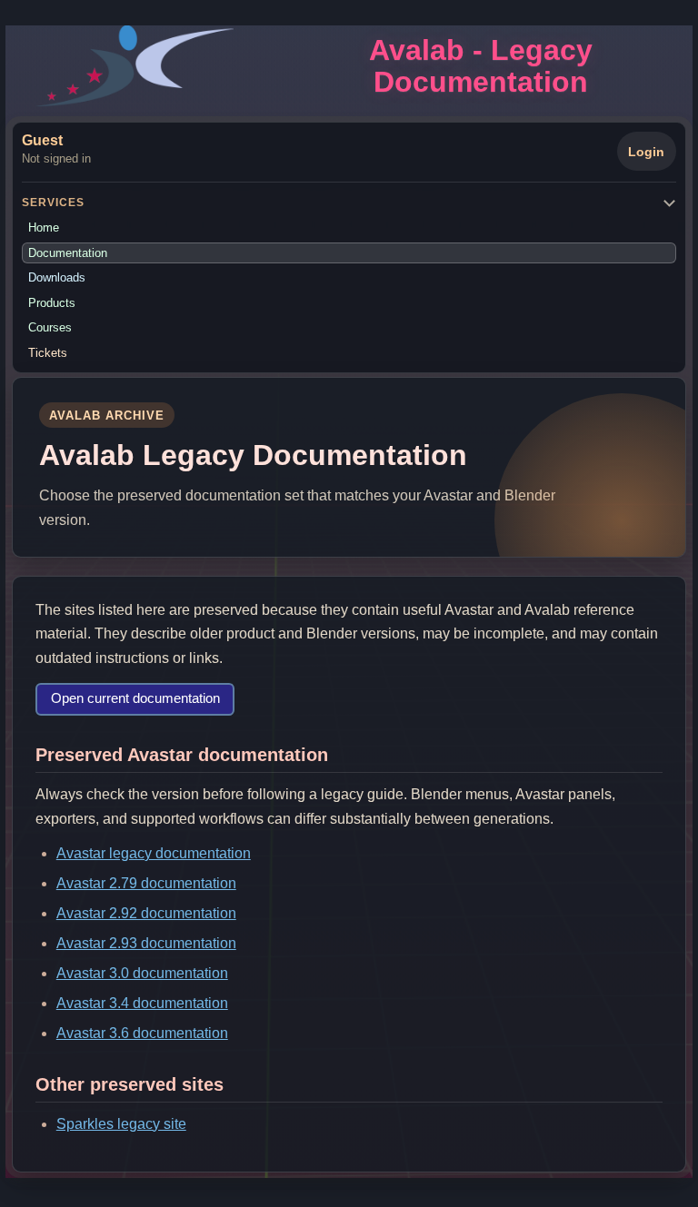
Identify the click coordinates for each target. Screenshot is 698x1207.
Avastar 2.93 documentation (146, 943)
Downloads (56, 277)
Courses (50, 327)
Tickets (47, 353)
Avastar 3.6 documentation (142, 1033)
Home (43, 227)
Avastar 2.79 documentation (146, 883)
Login (646, 151)
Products (51, 303)
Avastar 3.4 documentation (142, 1003)
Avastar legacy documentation (153, 853)
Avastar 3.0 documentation (142, 973)
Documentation (67, 253)
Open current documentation (135, 698)
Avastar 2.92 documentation (146, 913)
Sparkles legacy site (121, 1124)
